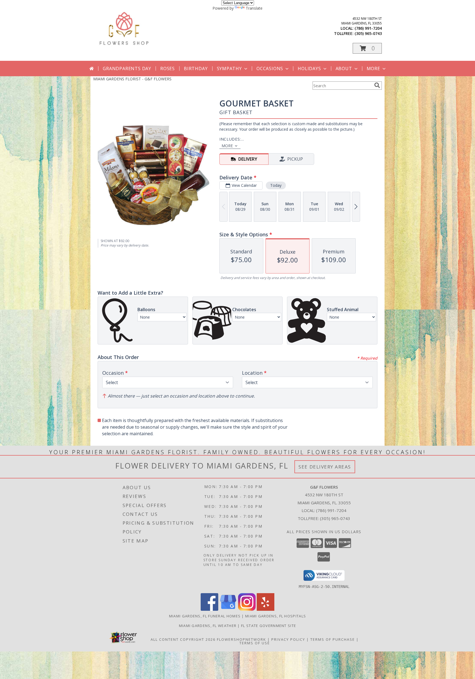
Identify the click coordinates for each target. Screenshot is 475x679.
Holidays (309, 68)
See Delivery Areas (325, 467)
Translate (254, 8)
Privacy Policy (288, 639)
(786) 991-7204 (368, 28)
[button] (367, 48)
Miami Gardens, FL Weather (208, 625)
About (344, 68)
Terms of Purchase (332, 639)
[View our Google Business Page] (228, 609)
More (373, 68)
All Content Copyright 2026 (183, 639)
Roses (167, 68)
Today (275, 185)
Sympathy (229, 68)
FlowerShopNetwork (241, 639)
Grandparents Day (127, 68)
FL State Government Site (268, 625)
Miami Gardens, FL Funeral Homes (205, 616)
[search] (377, 85)
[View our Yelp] (265, 609)
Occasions (269, 68)
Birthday (196, 68)
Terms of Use (254, 642)
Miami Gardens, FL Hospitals (275, 616)
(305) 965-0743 (368, 33)
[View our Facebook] (209, 609)
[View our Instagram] (247, 609)
